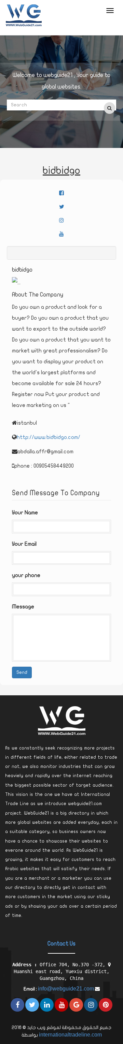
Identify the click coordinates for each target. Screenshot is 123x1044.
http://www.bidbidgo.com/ (48, 437)
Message (23, 606)
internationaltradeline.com (70, 1035)
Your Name (25, 512)
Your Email (24, 544)
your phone (26, 575)
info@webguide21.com (66, 989)
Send (21, 672)
